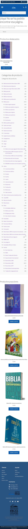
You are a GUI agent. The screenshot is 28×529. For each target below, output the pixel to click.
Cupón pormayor (7, 125)
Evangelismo (7, 138)
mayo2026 (6, 197)
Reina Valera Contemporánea (12, 268)
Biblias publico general (9, 122)
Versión (5, 247)
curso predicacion (8, 128)
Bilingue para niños (9, 213)
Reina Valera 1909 (9, 260)
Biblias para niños (9, 210)
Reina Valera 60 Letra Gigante (10, 237)
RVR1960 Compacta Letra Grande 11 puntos (15, 163)
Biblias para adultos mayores (12, 107)
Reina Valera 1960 (9, 263)
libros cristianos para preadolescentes (12, 195)
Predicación (8, 187)
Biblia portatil (7, 91)
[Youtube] (17, 501)
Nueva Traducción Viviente (11, 255)
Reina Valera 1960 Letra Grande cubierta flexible (15, 234)
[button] (2, 7)
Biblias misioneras (8, 96)
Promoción (6, 229)
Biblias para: (6, 101)
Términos (17, 472)
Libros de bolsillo (9, 182)
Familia (7, 176)
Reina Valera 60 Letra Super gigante (13, 161)
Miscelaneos (6, 203)
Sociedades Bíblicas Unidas (10, 245)
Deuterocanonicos (8, 130)
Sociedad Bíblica (19, 476)
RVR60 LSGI (6, 239)
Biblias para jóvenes (10, 109)
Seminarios (8, 120)
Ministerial (7, 184)
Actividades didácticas (10, 208)
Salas (16, 474)
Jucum (6, 179)
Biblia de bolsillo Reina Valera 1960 (12, 83)
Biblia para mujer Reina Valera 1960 (12, 88)
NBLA (6, 252)
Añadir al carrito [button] (6, 68)
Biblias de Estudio (8, 94)
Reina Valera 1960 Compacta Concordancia (13, 231)
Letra (5, 146)
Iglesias (7, 117)
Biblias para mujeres (10, 112)
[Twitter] (12, 501)
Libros (5, 166)
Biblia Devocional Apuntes (10, 86)
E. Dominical (6, 133)
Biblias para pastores (10, 115)
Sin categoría (7, 242)
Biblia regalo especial (10, 104)
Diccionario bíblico (9, 171)
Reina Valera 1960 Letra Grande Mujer (13, 155)
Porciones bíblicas (8, 224)
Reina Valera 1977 (9, 265)
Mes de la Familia (7, 200)
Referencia (7, 189)
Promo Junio (7, 226)
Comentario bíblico (9, 169)
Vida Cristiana (8, 192)
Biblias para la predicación (10, 99)
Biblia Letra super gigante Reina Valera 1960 (15, 149)
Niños (5, 205)
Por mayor (4, 474)
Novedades (6, 218)
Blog (16, 470)
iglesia (5, 141)
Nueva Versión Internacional (11, 258)
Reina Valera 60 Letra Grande (12, 158)
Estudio (7, 174)
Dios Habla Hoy (8, 250)
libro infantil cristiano (10, 216)
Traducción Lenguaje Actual (11, 271)
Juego (5, 143)
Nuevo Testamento (8, 221)
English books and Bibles (9, 136)
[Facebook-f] (10, 501)
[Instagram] (15, 501)
